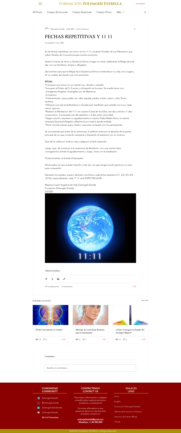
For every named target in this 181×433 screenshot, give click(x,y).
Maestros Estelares (52, 270)
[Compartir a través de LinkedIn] (58, 279)
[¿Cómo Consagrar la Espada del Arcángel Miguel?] (130, 315)
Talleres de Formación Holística (128, 411)
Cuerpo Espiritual (81, 12)
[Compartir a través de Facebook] (46, 279)
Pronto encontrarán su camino (49, 329)
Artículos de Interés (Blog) (125, 416)
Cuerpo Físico (104, 12)
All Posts (37, 12)
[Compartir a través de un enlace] (64, 279)
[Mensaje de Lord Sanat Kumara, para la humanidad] (90, 315)
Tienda (117, 422)
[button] (141, 3)
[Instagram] (38, 403)
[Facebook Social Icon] (38, 398)
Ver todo (145, 300)
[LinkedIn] (38, 407)
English (117, 401)
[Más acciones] (134, 29)
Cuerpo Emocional (57, 12)
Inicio (116, 396)
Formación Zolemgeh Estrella (127, 406)
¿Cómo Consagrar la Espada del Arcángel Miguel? (130, 331)
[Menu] (40, 3)
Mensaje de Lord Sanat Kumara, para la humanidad (90, 331)
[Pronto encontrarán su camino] (50, 315)
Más (119, 12)
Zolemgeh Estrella (50, 412)
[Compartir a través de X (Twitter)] (52, 279)
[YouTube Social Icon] (38, 412)
